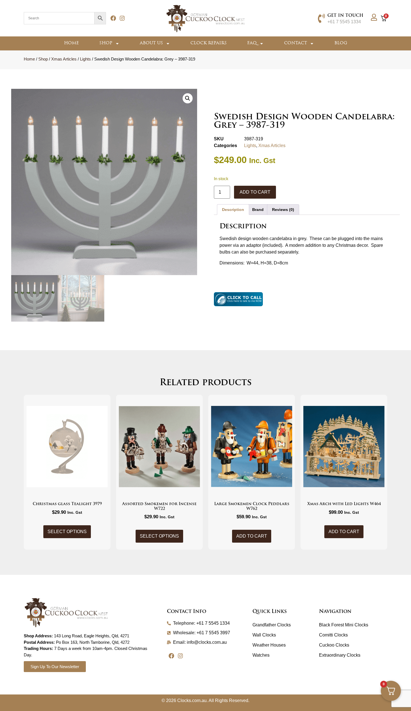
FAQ (252, 43)
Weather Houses (269, 645)
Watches (261, 655)
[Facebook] (113, 18)
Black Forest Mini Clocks (343, 624)
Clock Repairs (208, 43)
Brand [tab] (258, 209)
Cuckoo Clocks (334, 645)
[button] (188, 98)
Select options (67, 531)
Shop (105, 43)
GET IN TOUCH (345, 16)
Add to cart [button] (251, 536)
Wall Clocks (264, 635)
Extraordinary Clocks (339, 655)
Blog (340, 43)
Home (71, 43)
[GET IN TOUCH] (321, 18)
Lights (85, 59)
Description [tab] (233, 209)
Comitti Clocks (333, 635)
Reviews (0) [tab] (283, 209)
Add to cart (255, 192)
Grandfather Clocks (271, 624)
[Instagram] (122, 18)
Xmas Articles (64, 59)
